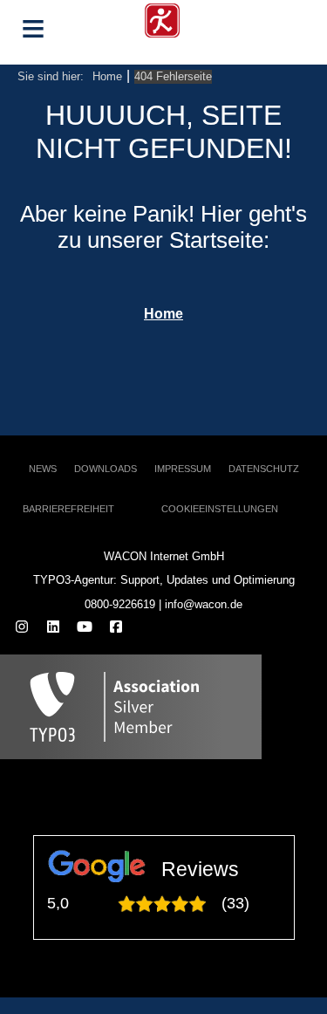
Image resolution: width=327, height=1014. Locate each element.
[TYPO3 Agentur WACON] (162, 17)
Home (163, 313)
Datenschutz (263, 468)
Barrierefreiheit (68, 509)
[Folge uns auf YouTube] (84, 628)
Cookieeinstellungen (219, 509)
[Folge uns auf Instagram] (22, 628)
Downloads (105, 468)
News (43, 468)
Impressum (182, 468)
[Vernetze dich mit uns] (53, 628)
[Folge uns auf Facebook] (116, 628)
